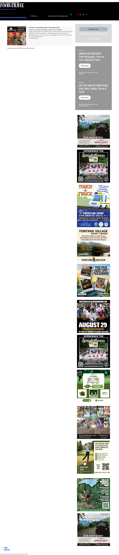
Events (20, 17)
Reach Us (24, 17)
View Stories (85, 66)
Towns (7, 17)
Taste (16, 17)
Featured (2, 17)
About (5, 548)
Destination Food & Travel (8, 9)
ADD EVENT (7, 550)
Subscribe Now (93, 29)
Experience (12, 17)
